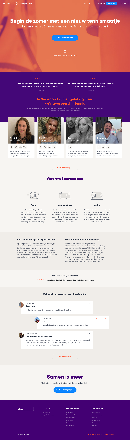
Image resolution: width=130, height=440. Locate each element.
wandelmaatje (70, 418)
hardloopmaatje (71, 415)
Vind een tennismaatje (65, 38)
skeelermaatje (96, 423)
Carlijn (42, 138)
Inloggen (123, 3)
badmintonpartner (97, 415)
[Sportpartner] (24, 3)
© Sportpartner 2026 (22, 435)
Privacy (106, 435)
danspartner (70, 426)
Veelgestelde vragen (47, 415)
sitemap (111, 435)
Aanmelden (111, 3)
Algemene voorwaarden (95, 435)
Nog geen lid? (101, 4)
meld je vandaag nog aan (65, 390)
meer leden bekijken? (65, 167)
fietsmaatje (69, 420)
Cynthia (14, 138)
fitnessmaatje (96, 412)
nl (89, 4)
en (85, 4)
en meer (94, 426)
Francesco (102, 138)
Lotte (71, 138)
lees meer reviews (65, 357)
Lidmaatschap (45, 412)
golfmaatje (69, 412)
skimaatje (94, 418)
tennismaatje (70, 423)
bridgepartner (96, 420)
